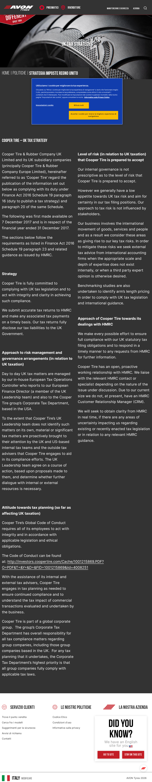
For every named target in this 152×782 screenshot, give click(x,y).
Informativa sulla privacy (66, 727)
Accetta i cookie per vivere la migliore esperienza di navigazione (93, 115)
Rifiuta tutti (79, 105)
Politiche (19, 73)
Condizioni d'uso (62, 722)
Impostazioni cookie (45, 105)
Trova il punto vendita (14, 717)
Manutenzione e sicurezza (118, 8)
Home (6, 73)
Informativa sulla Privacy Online (97, 97)
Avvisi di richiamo (12, 733)
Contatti (6, 738)
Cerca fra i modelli (12, 722)
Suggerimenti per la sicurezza (18, 727)
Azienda (136, 8)
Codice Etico (60, 717)
